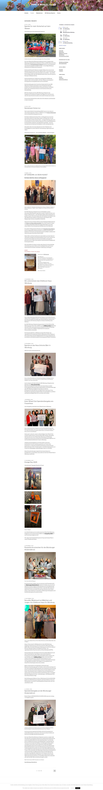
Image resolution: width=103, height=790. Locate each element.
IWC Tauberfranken (63, 63)
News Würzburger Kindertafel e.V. (31, 762)
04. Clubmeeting (66, 39)
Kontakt (60, 76)
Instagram (61, 70)
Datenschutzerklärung (63, 79)
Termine (59, 13)
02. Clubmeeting (66, 28)
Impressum (61, 78)
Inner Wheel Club (43, 4)
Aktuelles (26, 13)
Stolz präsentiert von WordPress (30, 787)
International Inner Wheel (64, 56)
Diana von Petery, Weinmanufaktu (33, 223)
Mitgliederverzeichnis (63, 53)
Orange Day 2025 (30, 462)
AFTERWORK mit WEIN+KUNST (36, 175)
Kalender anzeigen (62, 45)
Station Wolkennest (51, 112)
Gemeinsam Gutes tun (32, 108)
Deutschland (61, 52)
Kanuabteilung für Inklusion (37, 64)
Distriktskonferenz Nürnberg (68, 32)
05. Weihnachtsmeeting (67, 42)
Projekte (32, 13)
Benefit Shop (61, 54)
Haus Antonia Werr (35, 384)
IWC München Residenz (63, 62)
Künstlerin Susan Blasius (49, 228)
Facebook (61, 69)
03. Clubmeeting (66, 35)
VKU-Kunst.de (46, 254)
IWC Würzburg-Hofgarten (50, 13)
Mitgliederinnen (39, 13)
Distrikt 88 (61, 50)
